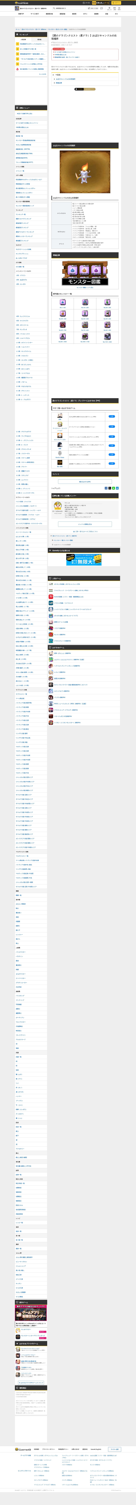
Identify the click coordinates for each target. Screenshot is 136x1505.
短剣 (17, 1070)
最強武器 (62, 14)
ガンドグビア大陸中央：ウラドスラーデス (29, 523)
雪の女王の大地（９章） (23, 571)
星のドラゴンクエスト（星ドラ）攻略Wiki (65, 536)
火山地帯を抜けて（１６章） (25, 602)
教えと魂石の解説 (21, 1157)
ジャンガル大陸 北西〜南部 (24, 882)
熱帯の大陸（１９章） (23, 615)
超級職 (96, 14)
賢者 (17, 961)
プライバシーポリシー (48, 1449)
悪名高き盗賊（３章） (23, 545)
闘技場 (74, 14)
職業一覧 (18, 895)
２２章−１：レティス (22, 395)
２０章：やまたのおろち (23, 386)
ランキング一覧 (21, 214)
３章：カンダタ (21, 284)
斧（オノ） (19, 1087)
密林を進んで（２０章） (23, 620)
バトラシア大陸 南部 (22, 707)
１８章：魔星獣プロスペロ (24, 377)
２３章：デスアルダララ (23, 432)
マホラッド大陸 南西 (22, 764)
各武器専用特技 (21, 1210)
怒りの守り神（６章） (23, 558)
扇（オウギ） (20, 1092)
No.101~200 (85, 307)
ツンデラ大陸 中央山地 (23, 738)
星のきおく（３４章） (23, 681)
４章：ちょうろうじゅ (23, 316)
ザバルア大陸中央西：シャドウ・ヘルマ (28, 510)
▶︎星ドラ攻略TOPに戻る (24, 113)
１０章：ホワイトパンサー (24, 342)
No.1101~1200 (107, 342)
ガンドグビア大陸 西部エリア (25, 838)
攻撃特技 (18, 1188)
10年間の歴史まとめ (60, 55)
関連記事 (59, 83)
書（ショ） (19, 1118)
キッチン (18, 1283)
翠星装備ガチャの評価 (23, 184)
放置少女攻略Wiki (67, 1475)
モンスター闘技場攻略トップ (25, 206)
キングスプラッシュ (22, 254)
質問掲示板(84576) (21, 158)
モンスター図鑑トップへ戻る (85, 287)
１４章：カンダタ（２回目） (25, 360)
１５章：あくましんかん (23, 364)
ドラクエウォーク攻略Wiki (41, 1467)
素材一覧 (18, 1248)
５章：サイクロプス (22, 321)
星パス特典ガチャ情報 (23, 197)
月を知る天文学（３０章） (24, 663)
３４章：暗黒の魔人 (22, 484)
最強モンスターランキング (24, 236)
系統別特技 (19, 1214)
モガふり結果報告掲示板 (23, 145)
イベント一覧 (20, 171)
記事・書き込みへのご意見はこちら (87, 531)
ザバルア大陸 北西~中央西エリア (26, 887)
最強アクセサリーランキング (25, 232)
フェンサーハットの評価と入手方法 (31, 64)
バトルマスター (21, 952)
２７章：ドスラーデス (23, 453)
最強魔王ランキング (22, 241)
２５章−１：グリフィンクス (24, 440)
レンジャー (19, 934)
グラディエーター (21, 983)
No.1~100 (63, 307)
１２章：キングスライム (23, 351)
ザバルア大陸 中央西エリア (24, 812)
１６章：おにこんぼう (23, 369)
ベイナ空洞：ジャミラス (23, 501)
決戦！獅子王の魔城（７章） (25, 563)
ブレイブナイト (21, 1035)
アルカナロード (21, 1039)
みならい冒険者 (21, 904)
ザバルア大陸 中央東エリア (24, 821)
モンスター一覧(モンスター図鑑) (63, 540)
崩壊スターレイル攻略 (40, 1465)
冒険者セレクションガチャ (24, 193)
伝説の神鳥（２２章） (23, 628)
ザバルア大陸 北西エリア (24, 795)
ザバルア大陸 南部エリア (24, 830)
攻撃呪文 (18, 1196)
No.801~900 (107, 330)
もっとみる (42, 74)
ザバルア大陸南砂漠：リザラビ (25, 519)
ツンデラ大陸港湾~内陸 (23, 869)
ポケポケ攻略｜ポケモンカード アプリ (101, 1460)
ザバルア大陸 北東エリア (24, 808)
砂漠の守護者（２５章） (23, 642)
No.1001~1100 (85, 342)
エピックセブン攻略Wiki (41, 1480)
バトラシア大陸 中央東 (23, 711)
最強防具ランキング (22, 227)
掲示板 (39, 39)
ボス (116, 14)
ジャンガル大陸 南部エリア (24, 790)
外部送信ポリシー (63, 1449)
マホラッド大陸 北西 (22, 751)
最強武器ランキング (22, 223)
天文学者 (18, 987)
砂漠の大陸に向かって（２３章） (26, 633)
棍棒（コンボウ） (21, 1109)
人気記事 (23, 39)
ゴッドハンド (20, 1000)
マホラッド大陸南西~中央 (24, 878)
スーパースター (21, 978)
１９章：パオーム (21, 382)
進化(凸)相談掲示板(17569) (24, 153)
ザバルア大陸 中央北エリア (24, 799)
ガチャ (85, 14)
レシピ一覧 (19, 1223)
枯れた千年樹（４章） (23, 550)
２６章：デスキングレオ (23, 449)
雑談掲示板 (49, 14)
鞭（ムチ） (19, 1074)
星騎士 (18, 1009)
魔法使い (18, 913)
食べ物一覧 (19, 1240)
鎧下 (17, 1135)
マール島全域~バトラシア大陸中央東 (27, 860)
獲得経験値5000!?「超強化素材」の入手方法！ (33, 54)
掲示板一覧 (19, 136)
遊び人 (18, 939)
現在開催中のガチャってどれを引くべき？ (29, 179)
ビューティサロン (21, 1262)
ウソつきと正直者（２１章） (25, 624)
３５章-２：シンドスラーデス (25, 493)
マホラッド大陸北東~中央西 (24, 873)
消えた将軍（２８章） (23, 655)
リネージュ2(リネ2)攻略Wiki (70, 1485)
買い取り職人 (20, 1270)
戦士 (17, 908)
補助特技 (18, 1192)
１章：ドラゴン (21, 275)
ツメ (17, 1083)
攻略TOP (21, 14)
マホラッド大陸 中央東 (23, 755)
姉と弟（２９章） (21, 659)
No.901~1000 (63, 342)
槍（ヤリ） (19, 1079)
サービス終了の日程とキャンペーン (65, 52)
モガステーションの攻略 (23, 249)
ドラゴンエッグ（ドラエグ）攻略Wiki (45, 1485)
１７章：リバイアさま (23, 373)
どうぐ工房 (19, 1279)
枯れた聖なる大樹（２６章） (25, 646)
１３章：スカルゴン (22, 356)
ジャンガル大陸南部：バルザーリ (26, 506)
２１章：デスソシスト (23, 391)
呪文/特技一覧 (20, 1183)
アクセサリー (20, 1149)
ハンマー (18, 1096)
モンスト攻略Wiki (95, 1465)
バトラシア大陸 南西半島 (24, 703)
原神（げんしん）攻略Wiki (41, 1471)
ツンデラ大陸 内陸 (21, 742)
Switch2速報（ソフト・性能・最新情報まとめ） (104, 1456)
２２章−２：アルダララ (23, 399)
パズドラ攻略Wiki (67, 1465)
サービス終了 (35, 14)
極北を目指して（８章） (23, 567)
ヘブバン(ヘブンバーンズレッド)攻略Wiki (102, 1471)
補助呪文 (18, 1201)
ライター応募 (114, 1449)
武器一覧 (18, 1057)
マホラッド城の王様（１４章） (25, 593)
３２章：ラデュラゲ (22, 475)
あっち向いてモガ (21, 258)
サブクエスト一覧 (21, 694)
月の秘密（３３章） (22, 677)
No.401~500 (85, 319)
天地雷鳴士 (19, 1026)
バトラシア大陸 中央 (22, 716)
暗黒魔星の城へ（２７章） (24, 650)
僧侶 (17, 917)
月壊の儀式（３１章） (23, 668)
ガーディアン (20, 1017)
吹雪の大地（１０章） (23, 576)
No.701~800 (85, 330)
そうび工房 (19, 1288)
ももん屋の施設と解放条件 (24, 1257)
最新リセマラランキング (23, 219)
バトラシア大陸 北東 (22, 725)
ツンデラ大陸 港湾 (21, 733)
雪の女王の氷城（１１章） (24, 580)
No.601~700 (62, 330)
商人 (17, 943)
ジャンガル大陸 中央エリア (24, 786)
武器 (106, 14)
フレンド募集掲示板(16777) (24, 162)
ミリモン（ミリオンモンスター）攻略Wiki (102, 1485)
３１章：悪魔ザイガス (23, 471)
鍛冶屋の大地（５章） (23, 554)
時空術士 (18, 1031)
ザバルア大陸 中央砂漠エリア (25, 803)
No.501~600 (107, 319)
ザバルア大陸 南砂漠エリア (24, 834)
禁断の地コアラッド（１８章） (25, 611)
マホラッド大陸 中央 (22, 773)
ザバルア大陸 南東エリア (24, 825)
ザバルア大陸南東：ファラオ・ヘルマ (27, 515)
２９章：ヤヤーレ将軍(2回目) (25, 462)
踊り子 (18, 930)
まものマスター (21, 974)
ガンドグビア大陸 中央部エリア (26, 847)
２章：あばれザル (21, 280)
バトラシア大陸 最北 (22, 729)
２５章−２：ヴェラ (22, 445)
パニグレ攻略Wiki (67, 1480)
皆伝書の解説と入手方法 (23, 1166)
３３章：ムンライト (22, 480)
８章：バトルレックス (23, 334)
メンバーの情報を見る (85, 524)
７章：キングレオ (21, 329)
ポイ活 (87, 3)
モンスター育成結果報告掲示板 (25, 140)
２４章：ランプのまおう (23, 436)
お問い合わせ (75, 1449)
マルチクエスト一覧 (22, 856)
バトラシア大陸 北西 (22, 720)
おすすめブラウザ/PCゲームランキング (32, 1383)
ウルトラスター (21, 1022)
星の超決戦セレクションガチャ (25, 188)
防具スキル (19, 1205)
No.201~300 (107, 307)
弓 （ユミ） (19, 1105)
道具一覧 (18, 1231)
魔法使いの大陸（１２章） (24, 585)
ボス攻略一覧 (20, 267)
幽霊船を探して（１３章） (24, 589)
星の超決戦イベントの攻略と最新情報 (32, 69)
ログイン (117, 3)
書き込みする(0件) (85, 482)
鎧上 (17, 1131)
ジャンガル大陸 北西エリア (24, 777)
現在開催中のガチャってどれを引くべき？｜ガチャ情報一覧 (33, 44)
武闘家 (18, 921)
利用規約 (36, 1449)
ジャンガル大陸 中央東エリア (25, 782)
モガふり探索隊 (21, 1292)
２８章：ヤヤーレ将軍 (23, 458)
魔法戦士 (18, 965)
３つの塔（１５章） (22, 598)
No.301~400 (62, 319)
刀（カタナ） (20, 1114)
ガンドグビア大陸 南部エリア (25, 843)
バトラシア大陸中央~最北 (24, 865)
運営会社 (85, 1449)
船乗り (18, 926)
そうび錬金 (19, 1297)
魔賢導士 (18, 1013)
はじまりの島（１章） (23, 536)
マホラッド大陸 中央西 (23, 760)
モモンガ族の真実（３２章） (25, 672)
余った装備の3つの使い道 (28, 49)
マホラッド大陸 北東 (22, 747)
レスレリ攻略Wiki (39, 1475)
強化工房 (18, 1275)
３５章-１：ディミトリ (23, 488)
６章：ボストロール (22, 325)
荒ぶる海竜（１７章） (23, 606)
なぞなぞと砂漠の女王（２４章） (26, 637)
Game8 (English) (96, 1449)
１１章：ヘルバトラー (23, 347)
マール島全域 (20, 698)
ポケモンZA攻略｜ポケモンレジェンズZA (46, 1456)
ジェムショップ (21, 1266)
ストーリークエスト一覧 (23, 532)
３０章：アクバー (21, 467)
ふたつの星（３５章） (23, 685)
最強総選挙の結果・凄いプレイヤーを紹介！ (67, 57)
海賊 (17, 969)
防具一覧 (18, 1127)
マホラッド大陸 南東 (22, 768)
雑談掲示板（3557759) (23, 149)
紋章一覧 (18, 1175)
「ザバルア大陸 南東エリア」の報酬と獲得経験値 (33, 59)
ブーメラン (19, 1101)
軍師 (17, 1048)
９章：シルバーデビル (23, 338)
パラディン (19, 956)
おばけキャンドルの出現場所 (65, 79)
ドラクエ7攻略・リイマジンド (42, 1460)
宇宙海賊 (18, 1004)
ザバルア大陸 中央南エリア (24, 817)
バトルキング (20, 996)
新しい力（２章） (21, 541)
